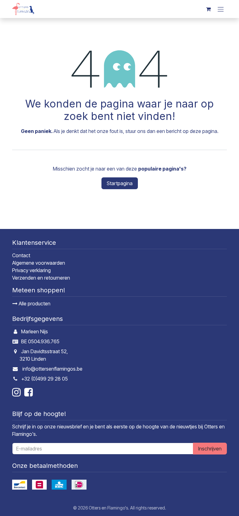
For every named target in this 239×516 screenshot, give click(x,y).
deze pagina (203, 131)
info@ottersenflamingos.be (52, 369)
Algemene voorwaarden (38, 263)
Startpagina (120, 183)
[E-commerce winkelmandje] (208, 9)
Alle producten (33, 303)
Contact (21, 255)
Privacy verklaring (31, 270)
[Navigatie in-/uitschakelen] (220, 9)
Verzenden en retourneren (41, 278)
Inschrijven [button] (210, 448)
